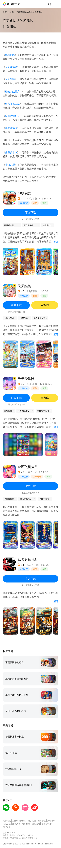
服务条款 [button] (32, 820)
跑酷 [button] (35, 203)
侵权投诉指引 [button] (47, 823)
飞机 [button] (48, 476)
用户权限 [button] (26, 823)
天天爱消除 (11, 67)
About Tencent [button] (19, 820)
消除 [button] (35, 388)
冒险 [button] (44, 295)
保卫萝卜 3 (11, 152)
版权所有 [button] (16, 823)
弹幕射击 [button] (37, 476)
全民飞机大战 (12, 103)
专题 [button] (12, 12)
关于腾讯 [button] (7, 820)
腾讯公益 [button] (7, 823)
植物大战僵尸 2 (13, 91)
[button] (11, 4)
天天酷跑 (10, 79)
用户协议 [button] (7, 827)
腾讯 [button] (44, 388)
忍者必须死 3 (12, 115)
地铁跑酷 (10, 54)
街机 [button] (44, 203)
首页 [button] (5, 12)
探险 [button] (44, 569)
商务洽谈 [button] (42, 820)
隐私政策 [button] (36, 823)
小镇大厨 (10, 164)
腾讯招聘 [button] (51, 820)
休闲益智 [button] (24, 203)
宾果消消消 (11, 128)
